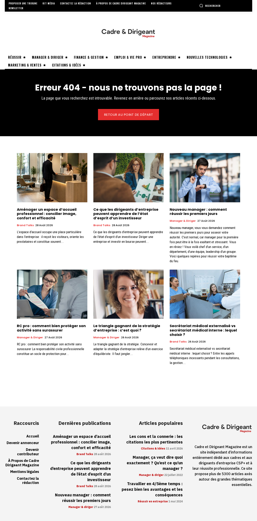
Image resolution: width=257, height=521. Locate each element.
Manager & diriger (183, 221)
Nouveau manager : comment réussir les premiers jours (198, 211)
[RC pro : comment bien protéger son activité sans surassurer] (52, 294)
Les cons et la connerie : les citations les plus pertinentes (154, 439)
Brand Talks (25, 225)
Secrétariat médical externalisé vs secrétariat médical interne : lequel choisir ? (203, 330)
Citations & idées (153, 448)
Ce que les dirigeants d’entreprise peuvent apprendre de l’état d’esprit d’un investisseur (125, 214)
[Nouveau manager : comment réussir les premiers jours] (205, 177)
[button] (209, 6)
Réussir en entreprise (153, 501)
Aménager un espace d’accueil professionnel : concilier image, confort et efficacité (46, 214)
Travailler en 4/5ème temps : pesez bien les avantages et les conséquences (152, 489)
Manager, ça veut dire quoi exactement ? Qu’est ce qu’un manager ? (155, 463)
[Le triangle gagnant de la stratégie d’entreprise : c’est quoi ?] (128, 294)
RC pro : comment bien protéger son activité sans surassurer (51, 328)
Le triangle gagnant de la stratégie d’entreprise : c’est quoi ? (126, 328)
